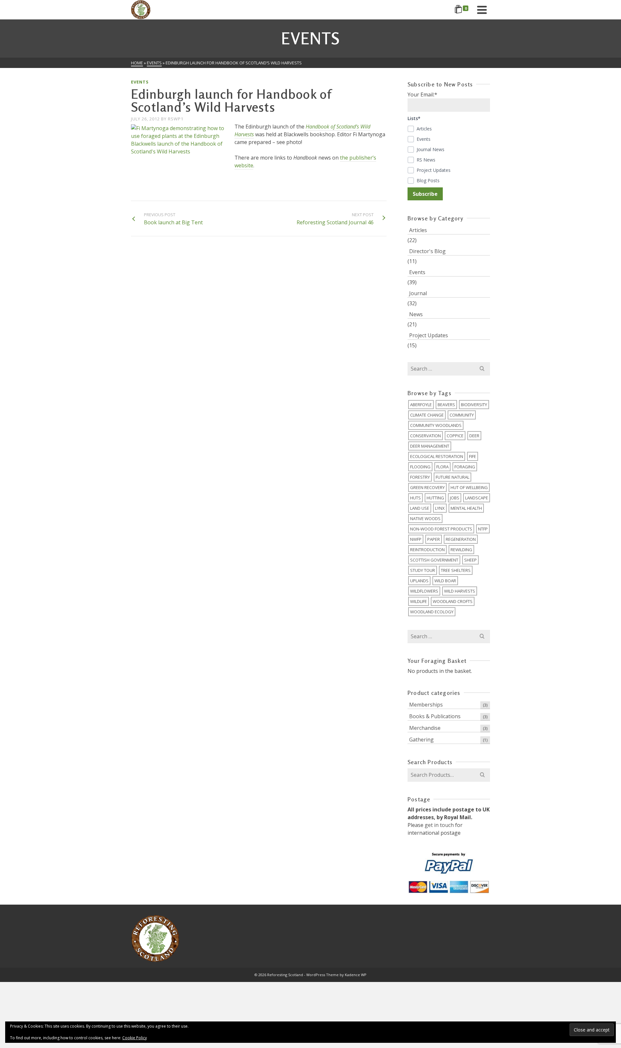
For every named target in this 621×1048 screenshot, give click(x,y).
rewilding (461, 549)
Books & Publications (435, 716)
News (416, 314)
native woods (425, 518)
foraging (464, 467)
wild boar (445, 581)
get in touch (439, 825)
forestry (420, 477)
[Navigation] (482, 9)
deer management (429, 446)
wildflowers (424, 591)
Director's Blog (427, 251)
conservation (425, 436)
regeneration (461, 539)
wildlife (418, 601)
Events (140, 82)
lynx (440, 508)
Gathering (421, 739)
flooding (420, 467)
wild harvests (459, 591)
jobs (454, 498)
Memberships (426, 704)
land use (419, 508)
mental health (466, 508)
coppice (455, 436)
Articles (418, 230)
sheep (470, 560)
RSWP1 (175, 119)
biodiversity (474, 404)
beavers (446, 404)
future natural (452, 477)
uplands (419, 581)
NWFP (415, 539)
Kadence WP (355, 974)
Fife (472, 456)
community (462, 415)
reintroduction (427, 549)
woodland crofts (453, 601)
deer (474, 436)
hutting (435, 498)
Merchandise (425, 727)
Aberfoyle (421, 404)
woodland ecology (431, 612)
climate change (427, 415)
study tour (422, 570)
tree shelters (456, 570)
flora (442, 467)
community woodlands (436, 425)
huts (415, 498)
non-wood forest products (441, 529)
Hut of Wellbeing (469, 487)
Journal (418, 293)
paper (433, 539)
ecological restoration (436, 456)
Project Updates (428, 335)
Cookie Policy (134, 1038)
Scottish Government (434, 560)
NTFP (483, 529)
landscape (476, 498)
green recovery (427, 487)
